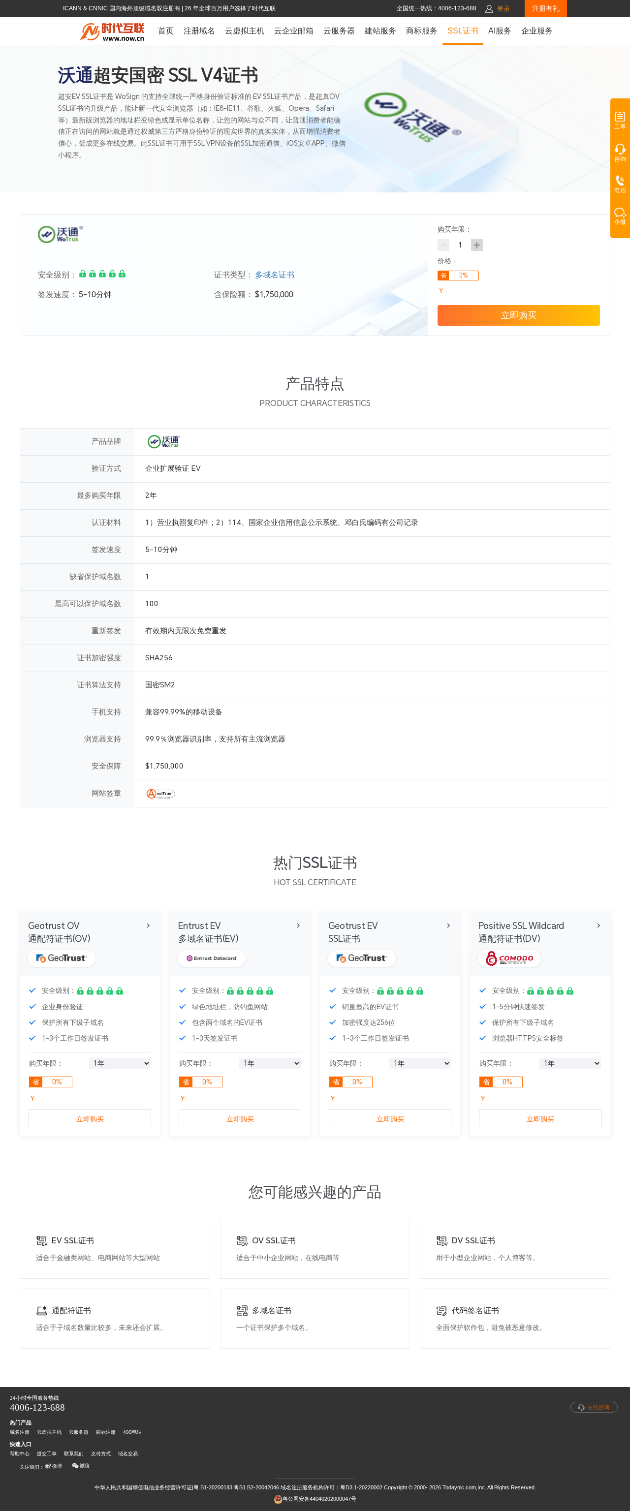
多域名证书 (274, 274)
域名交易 (128, 1453)
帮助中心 (20, 1453)
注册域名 (199, 31)
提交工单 (47, 1453)
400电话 (132, 1432)
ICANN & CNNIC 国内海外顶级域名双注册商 (122, 8)
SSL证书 (462, 31)
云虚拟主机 (244, 31)
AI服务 (499, 31)
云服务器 (339, 31)
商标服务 (422, 31)
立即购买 (518, 315)
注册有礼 (546, 8)
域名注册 (20, 1432)
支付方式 (101, 1453)
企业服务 (537, 31)
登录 (503, 8)
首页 (166, 31)
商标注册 (106, 1432)
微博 (57, 1466)
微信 (85, 1465)
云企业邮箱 (294, 31)
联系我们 (74, 1453)
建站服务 (380, 31)
